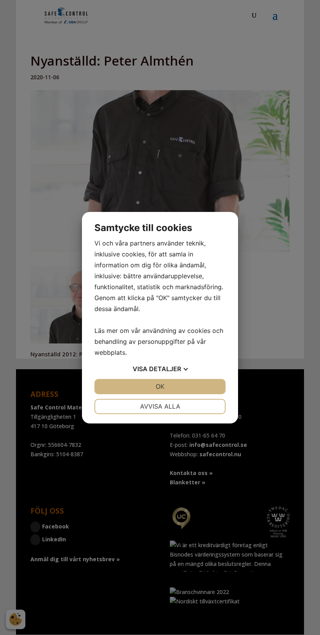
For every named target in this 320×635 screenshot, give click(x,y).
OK (160, 386)
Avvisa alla (160, 406)
